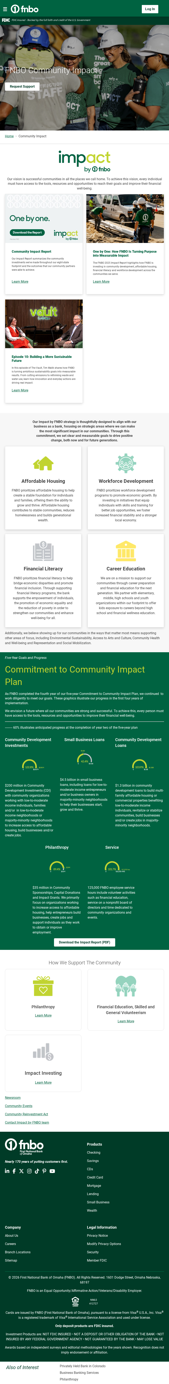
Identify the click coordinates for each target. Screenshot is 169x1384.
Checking (93, 1153)
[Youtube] (52, 1171)
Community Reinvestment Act (26, 1114)
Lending (93, 1194)
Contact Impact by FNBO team (27, 1122)
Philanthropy (69, 1379)
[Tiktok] (37, 1171)
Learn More (43, 1015)
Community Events (18, 1106)
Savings (93, 1161)
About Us (11, 1236)
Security (93, 1252)
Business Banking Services (79, 1373)
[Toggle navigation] (5, 9)
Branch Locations (18, 1252)
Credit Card (95, 1177)
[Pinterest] (44, 1171)
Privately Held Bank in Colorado (83, 1366)
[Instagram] (29, 1171)
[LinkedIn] (7, 1171)
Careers (10, 1244)
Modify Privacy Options (104, 1244)
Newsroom (13, 1098)
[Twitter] (21, 1171)
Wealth (92, 1211)
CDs (90, 1169)
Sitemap (11, 1260)
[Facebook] (14, 1171)
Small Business (98, 1202)
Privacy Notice (97, 1236)
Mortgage (94, 1186)
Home (9, 136)
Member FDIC (97, 1260)
